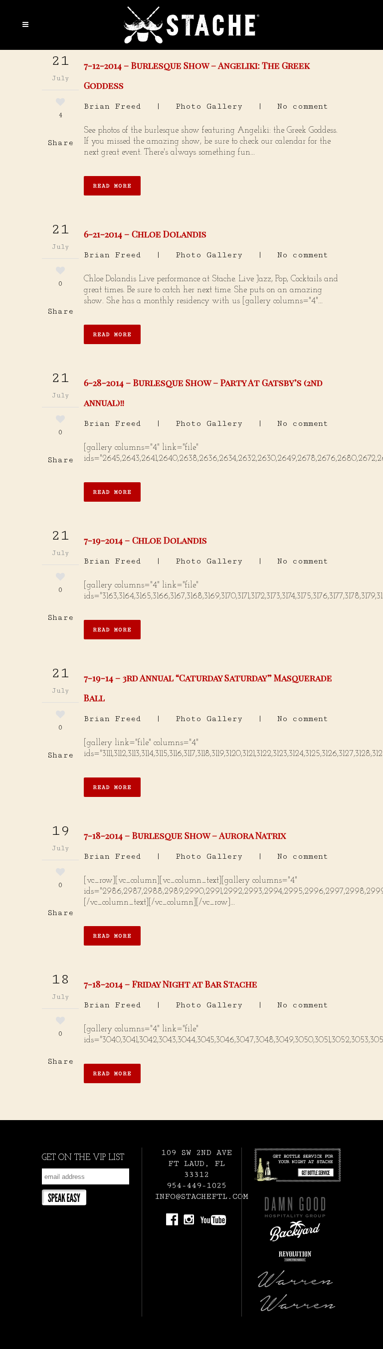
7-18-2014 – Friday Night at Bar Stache (170, 984)
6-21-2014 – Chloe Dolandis (145, 234)
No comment (302, 106)
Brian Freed (112, 106)
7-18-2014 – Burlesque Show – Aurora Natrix (185, 835)
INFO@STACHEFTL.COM (201, 1196)
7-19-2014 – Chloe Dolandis (145, 540)
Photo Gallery (209, 106)
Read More (112, 186)
